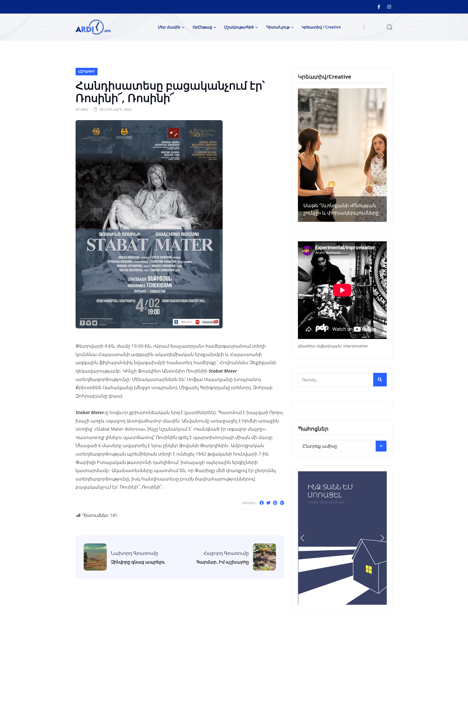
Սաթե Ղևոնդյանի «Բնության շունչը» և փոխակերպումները (341, 209)
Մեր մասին (169, 27)
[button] (302, 155)
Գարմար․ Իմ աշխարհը (222, 562)
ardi (84, 109)
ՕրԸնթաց (202, 27)
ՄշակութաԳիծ (239, 27)
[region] (342, 155)
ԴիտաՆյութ (278, 27)
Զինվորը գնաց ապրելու (138, 562)
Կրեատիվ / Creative (321, 27)
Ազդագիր (86, 71)
